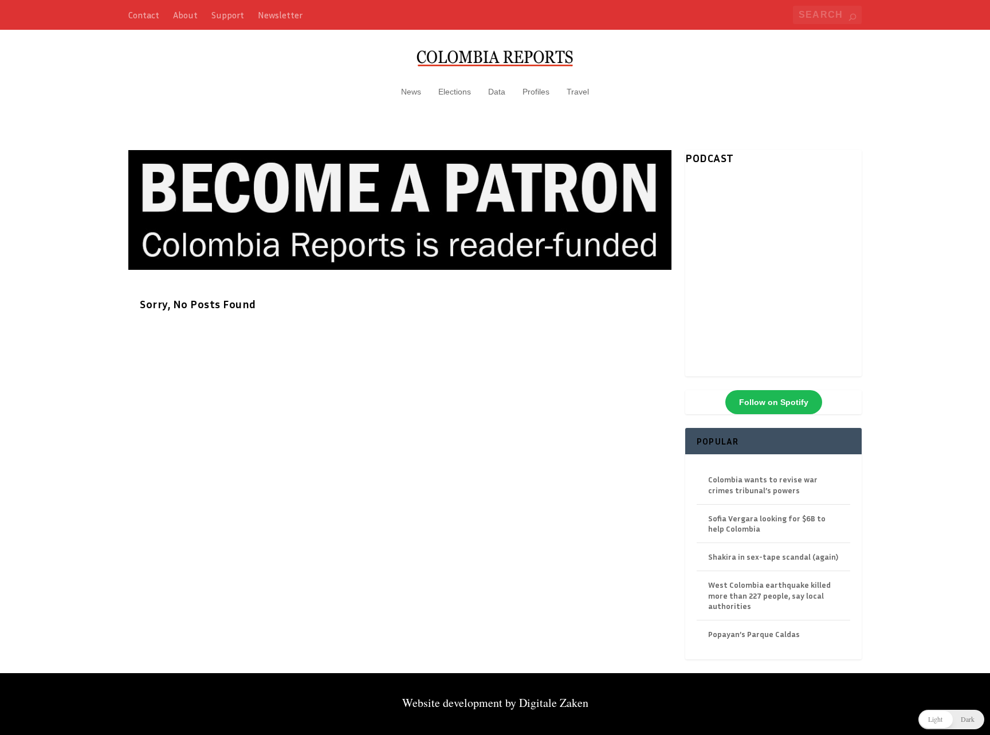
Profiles (535, 91)
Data (496, 91)
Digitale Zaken (553, 702)
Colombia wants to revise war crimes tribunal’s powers (763, 484)
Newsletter (280, 15)
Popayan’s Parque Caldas (754, 634)
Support (227, 15)
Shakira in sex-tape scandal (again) (773, 556)
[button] (951, 719)
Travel (578, 91)
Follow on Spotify (773, 402)
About (185, 15)
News (411, 91)
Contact (143, 15)
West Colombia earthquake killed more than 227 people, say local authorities (769, 595)
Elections (454, 91)
